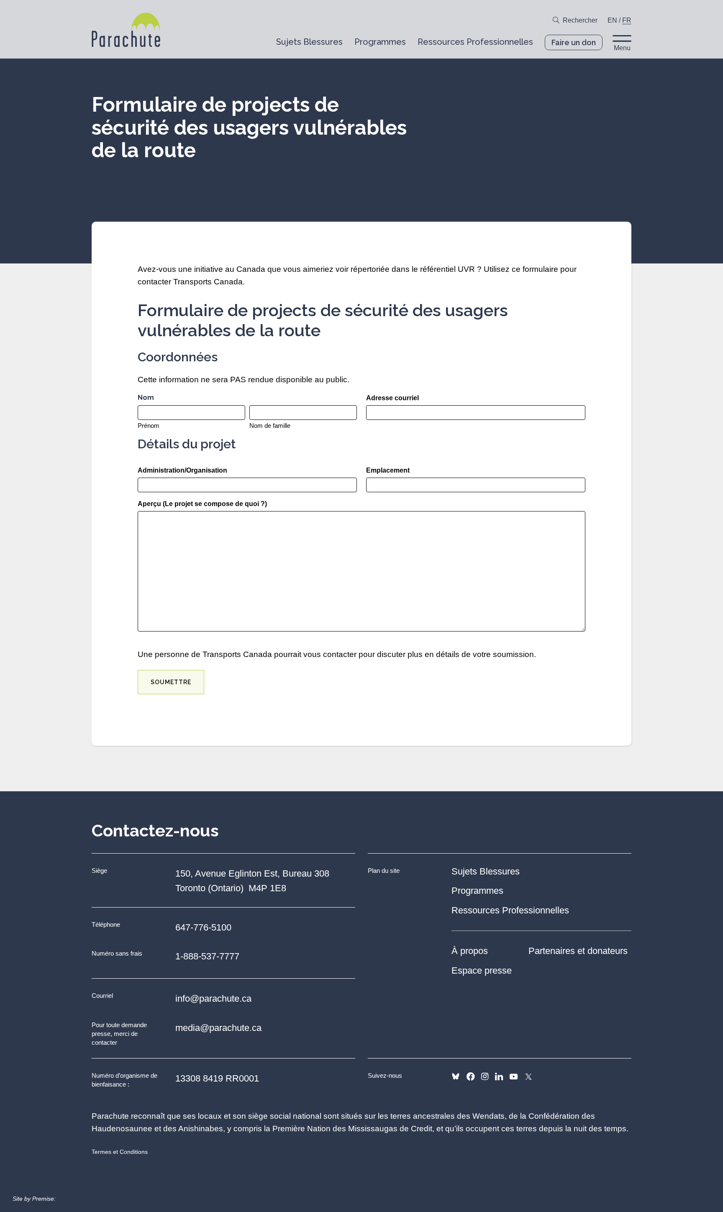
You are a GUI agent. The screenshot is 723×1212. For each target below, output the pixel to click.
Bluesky (455, 1076)
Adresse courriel (392, 397)
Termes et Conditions (120, 1151)
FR (626, 20)
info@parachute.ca (213, 998)
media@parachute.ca (218, 1028)
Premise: (44, 1198)
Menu (622, 47)
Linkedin (499, 1076)
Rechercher (580, 20)
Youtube (514, 1076)
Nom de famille (269, 425)
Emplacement (388, 470)
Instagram (484, 1076)
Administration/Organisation (182, 470)
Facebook (470, 1076)
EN (612, 20)
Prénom (148, 425)
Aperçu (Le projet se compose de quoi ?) (202, 503)
